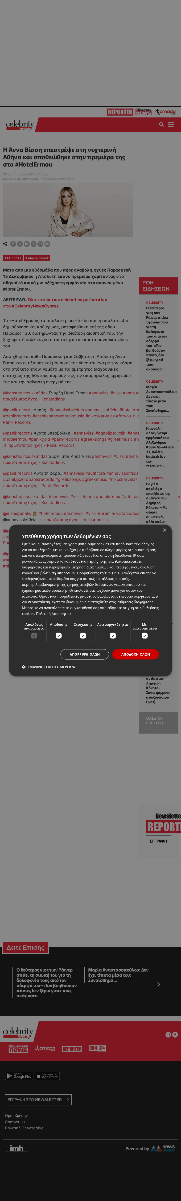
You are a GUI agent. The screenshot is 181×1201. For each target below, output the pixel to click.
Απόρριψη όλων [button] (85, 654)
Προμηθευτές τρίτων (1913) (100, 572)
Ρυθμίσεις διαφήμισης (135, 601)
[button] (49, 666)
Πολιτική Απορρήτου (53, 613)
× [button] (164, 530)
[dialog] (90, 600)
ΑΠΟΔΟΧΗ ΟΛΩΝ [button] (135, 654)
